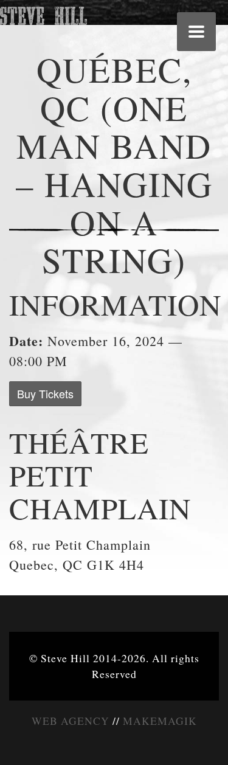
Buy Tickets (45, 393)
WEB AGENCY (70, 720)
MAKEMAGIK (160, 720)
